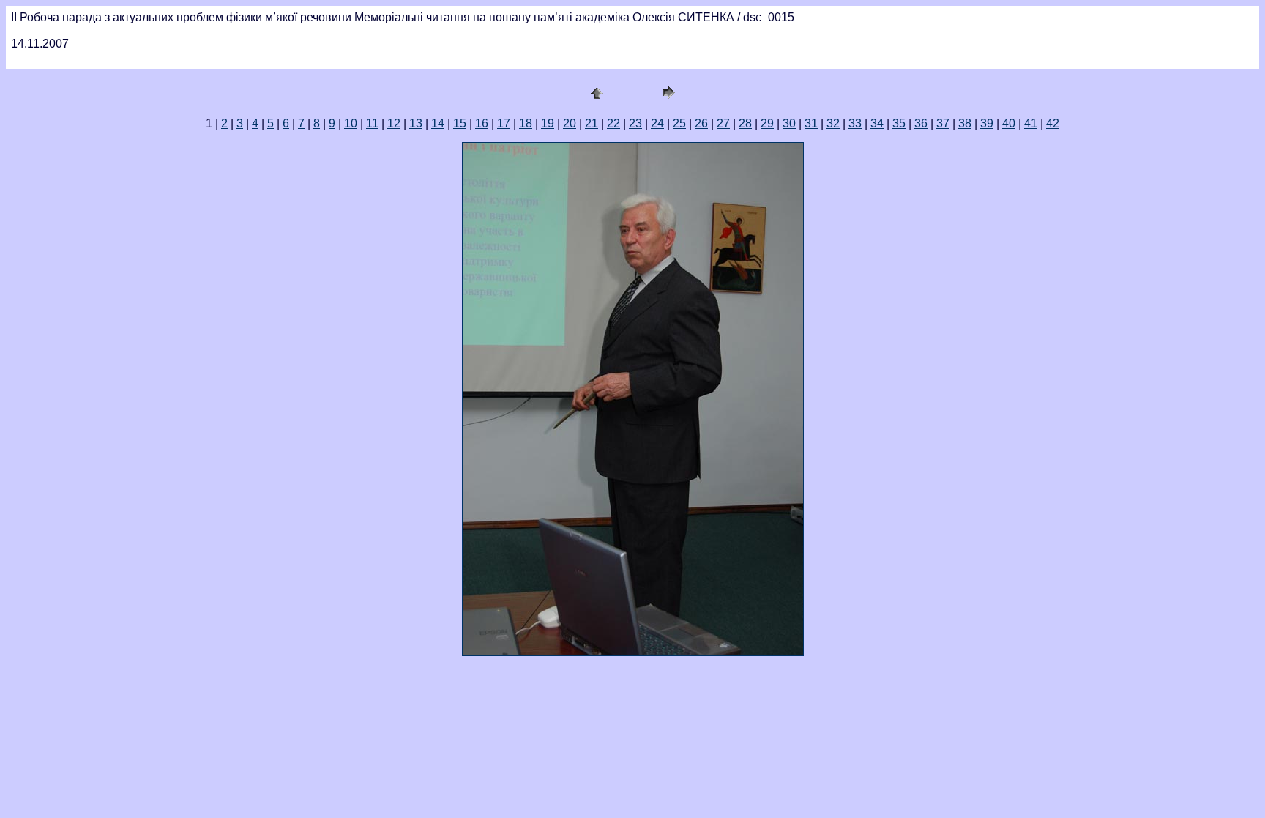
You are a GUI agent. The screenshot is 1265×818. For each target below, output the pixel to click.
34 (877, 123)
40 (1008, 123)
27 (723, 123)
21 (591, 123)
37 (942, 123)
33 (855, 123)
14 (437, 123)
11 (372, 123)
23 (635, 123)
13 (415, 123)
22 (613, 123)
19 (547, 123)
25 (679, 123)
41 (1030, 123)
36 (921, 123)
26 (701, 123)
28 (745, 123)
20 (569, 123)
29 (767, 123)
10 (350, 123)
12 (393, 123)
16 (481, 123)
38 (964, 123)
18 (525, 123)
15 (459, 123)
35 (899, 123)
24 (657, 123)
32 (833, 123)
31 (811, 123)
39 (986, 123)
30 (789, 123)
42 (1052, 123)
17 (503, 123)
